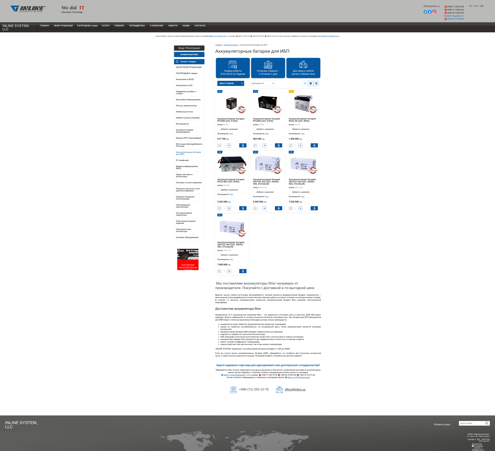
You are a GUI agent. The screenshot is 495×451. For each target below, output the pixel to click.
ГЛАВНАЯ (44, 25)
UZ (476, 6)
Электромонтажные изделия (185, 222)
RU (470, 6)
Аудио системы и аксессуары (184, 175)
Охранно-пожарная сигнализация (185, 197)
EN (481, 6)
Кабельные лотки (184, 111)
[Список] (310, 83)
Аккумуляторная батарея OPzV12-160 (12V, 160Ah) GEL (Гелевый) (230, 244)
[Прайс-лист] (316, 83)
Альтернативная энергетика (184, 214)
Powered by (477, 444)
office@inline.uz (295, 389)
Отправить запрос (442, 424)
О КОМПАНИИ (156, 25)
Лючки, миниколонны (186, 105)
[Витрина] (305, 83)
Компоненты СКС (184, 85)
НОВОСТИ (172, 25)
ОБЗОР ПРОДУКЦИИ (63, 25)
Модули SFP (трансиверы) (188, 138)
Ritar (231, 134)
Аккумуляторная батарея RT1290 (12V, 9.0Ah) (266, 120)
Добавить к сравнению (229, 129)
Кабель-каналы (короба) (188, 117)
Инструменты (182, 124)
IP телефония (182, 160)
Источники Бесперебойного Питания (189, 145)
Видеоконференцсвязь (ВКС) (187, 167)
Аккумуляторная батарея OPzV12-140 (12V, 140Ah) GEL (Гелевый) (302, 181)
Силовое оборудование (187, 237)
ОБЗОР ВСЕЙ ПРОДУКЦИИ (188, 67)
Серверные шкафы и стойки (186, 92)
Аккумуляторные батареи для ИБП (188, 153)
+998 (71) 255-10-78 (254, 389)
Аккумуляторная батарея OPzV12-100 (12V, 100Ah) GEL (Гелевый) (266, 181)
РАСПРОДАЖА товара (87, 25)
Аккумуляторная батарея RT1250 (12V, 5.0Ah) (230, 120)
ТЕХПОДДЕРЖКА (137, 25)
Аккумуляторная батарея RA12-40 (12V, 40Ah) (302, 120)
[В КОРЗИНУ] (242, 145)
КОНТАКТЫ (200, 25)
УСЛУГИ (105, 25)
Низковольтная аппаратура (183, 230)
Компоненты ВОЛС (185, 79)
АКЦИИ (186, 25)
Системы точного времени (189, 182)
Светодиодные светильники (183, 206)
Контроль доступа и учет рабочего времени (188, 189)
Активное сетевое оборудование (184, 131)
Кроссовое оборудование (188, 99)
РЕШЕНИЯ (119, 25)
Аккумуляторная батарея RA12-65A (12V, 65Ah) (230, 180)
